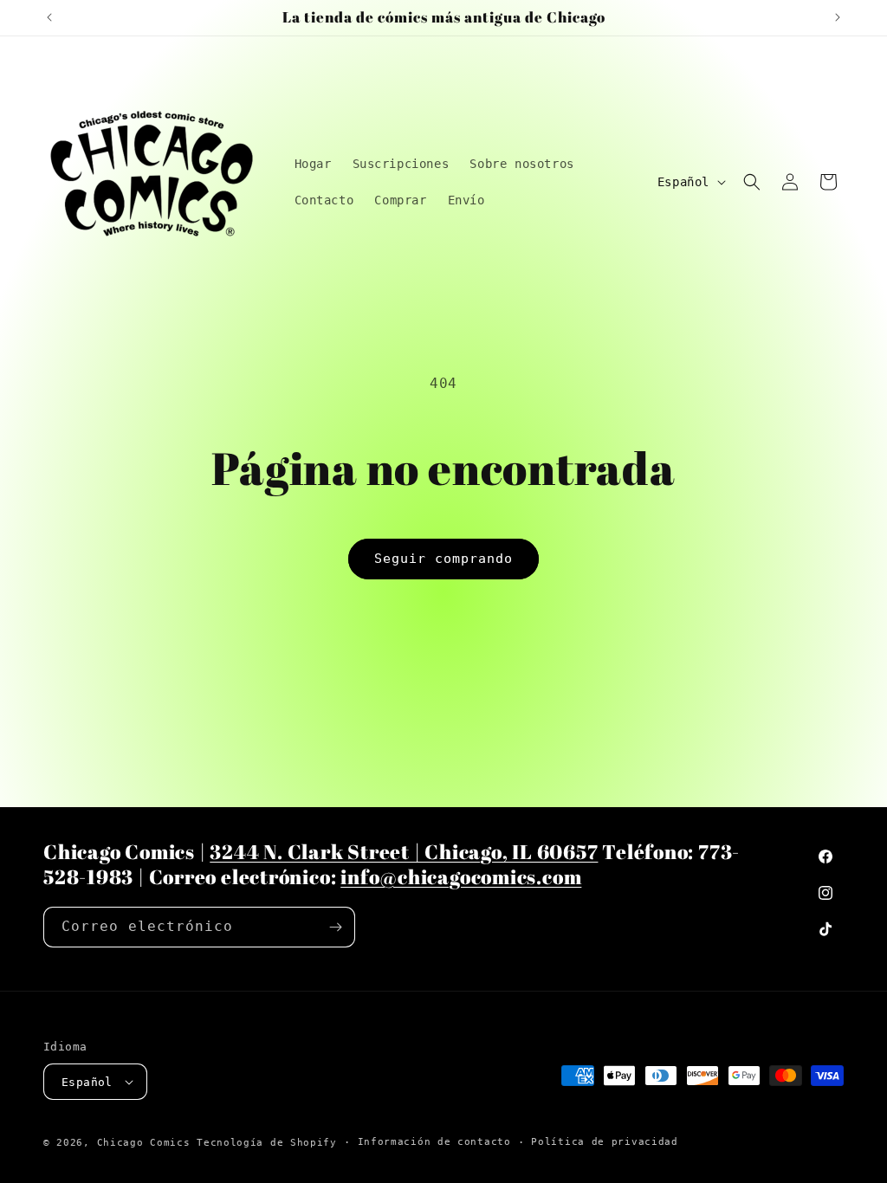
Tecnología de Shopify (267, 1142)
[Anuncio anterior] (49, 17)
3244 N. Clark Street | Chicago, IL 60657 (404, 851)
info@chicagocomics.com (460, 876)
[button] (752, 182)
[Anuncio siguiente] (838, 17)
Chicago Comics (144, 1142)
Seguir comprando (443, 558)
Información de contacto (434, 1141)
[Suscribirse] (335, 927)
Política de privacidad (604, 1141)
